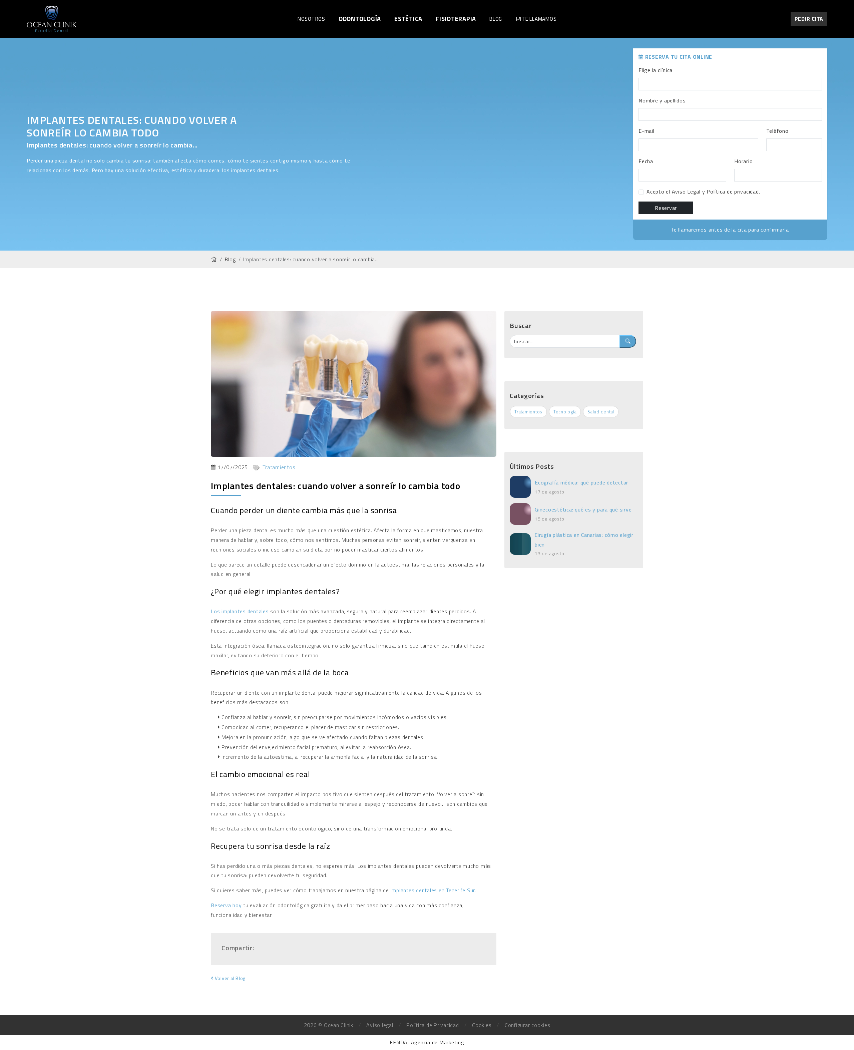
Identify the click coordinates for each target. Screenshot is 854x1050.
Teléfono (777, 131)
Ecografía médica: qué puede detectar (581, 482)
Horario (743, 161)
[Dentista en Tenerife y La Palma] (52, 18)
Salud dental (600, 411)
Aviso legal (379, 1025)
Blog (495, 19)
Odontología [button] (360, 18)
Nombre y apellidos (662, 100)
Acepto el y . (703, 192)
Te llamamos (539, 19)
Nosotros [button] (311, 19)
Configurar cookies (527, 1025)
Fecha (645, 161)
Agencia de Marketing (437, 1042)
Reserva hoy (227, 905)
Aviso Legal (686, 192)
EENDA (399, 1042)
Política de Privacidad (432, 1025)
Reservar (666, 208)
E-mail (646, 131)
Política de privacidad (733, 192)
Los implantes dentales (240, 611)
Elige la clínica (655, 70)
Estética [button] (408, 18)
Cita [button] (809, 19)
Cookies (481, 1025)
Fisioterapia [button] (456, 18)
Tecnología (565, 411)
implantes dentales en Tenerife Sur (433, 890)
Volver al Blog (230, 978)
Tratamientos (278, 467)
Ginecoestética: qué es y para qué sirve (583, 509)
